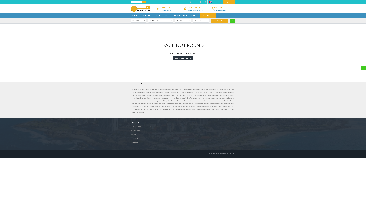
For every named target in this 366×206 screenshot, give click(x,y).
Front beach (147, 15)
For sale (135, 15)
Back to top (231, 153)
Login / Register (230, 2)
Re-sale (158, 15)
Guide (167, 15)
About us (194, 15)
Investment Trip (208, 15)
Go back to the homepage (183, 58)
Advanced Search (180, 15)
